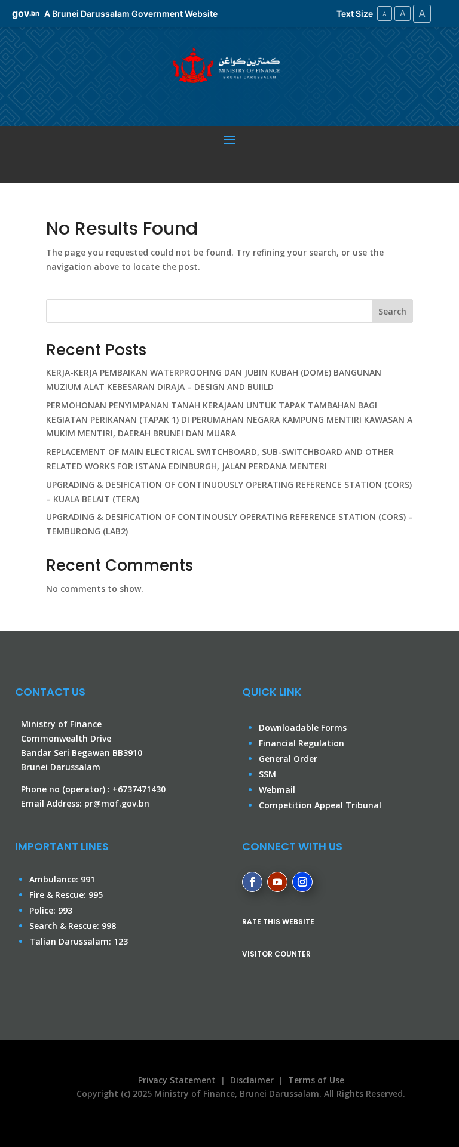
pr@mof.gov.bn (116, 803)
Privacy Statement (174, 1080)
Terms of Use (316, 1080)
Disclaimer (252, 1080)
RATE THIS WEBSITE (278, 922)
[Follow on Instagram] (302, 882)
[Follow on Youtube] (277, 882)
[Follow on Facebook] (252, 882)
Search (392, 311)
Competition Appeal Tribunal (320, 805)
